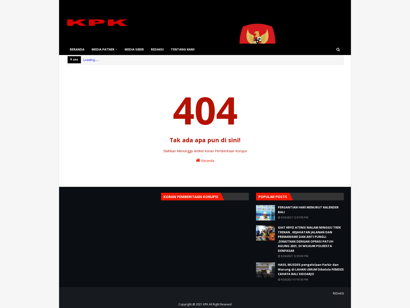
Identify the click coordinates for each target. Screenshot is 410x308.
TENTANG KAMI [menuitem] (183, 49)
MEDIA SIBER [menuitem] (134, 49)
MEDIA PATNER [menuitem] (103, 49)
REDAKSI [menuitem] (157, 49)
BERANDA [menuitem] (77, 49)
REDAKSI (338, 293)
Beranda (207, 160)
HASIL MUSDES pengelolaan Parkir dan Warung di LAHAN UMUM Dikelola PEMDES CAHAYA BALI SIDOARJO (311, 269)
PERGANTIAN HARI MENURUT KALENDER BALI (308, 209)
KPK (205, 304)
